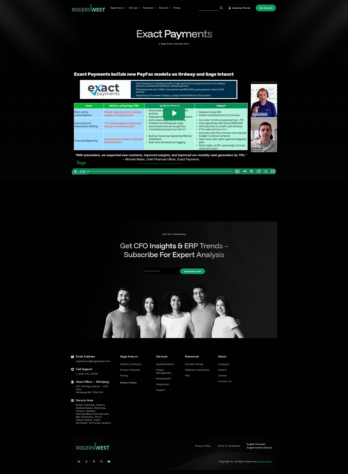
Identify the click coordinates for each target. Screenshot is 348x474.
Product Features (130, 369)
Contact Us (224, 381)
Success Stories (194, 364)
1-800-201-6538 (87, 373)
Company (223, 364)
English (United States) (259, 447)
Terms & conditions (228, 445)
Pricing (177, 7)
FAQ (187, 375)
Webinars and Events (197, 369)
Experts (222, 369)
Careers (222, 375)
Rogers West (264, 461)
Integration (162, 384)
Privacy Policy (203, 445)
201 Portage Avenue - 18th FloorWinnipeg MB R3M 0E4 (92, 389)
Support (160, 390)
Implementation (165, 364)
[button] (118, 8)
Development (163, 378)
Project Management (163, 371)
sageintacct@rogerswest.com (93, 361)
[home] (88, 8)
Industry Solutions (130, 364)
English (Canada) (256, 444)
